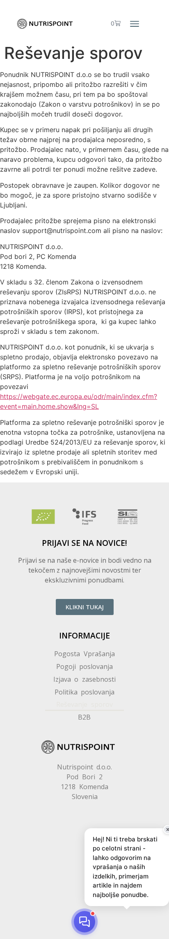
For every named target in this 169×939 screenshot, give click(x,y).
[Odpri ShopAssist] (84, 921)
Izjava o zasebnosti (84, 679)
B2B (84, 717)
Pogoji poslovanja (84, 666)
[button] (134, 24)
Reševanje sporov (84, 704)
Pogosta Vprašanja (84, 653)
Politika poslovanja (85, 692)
